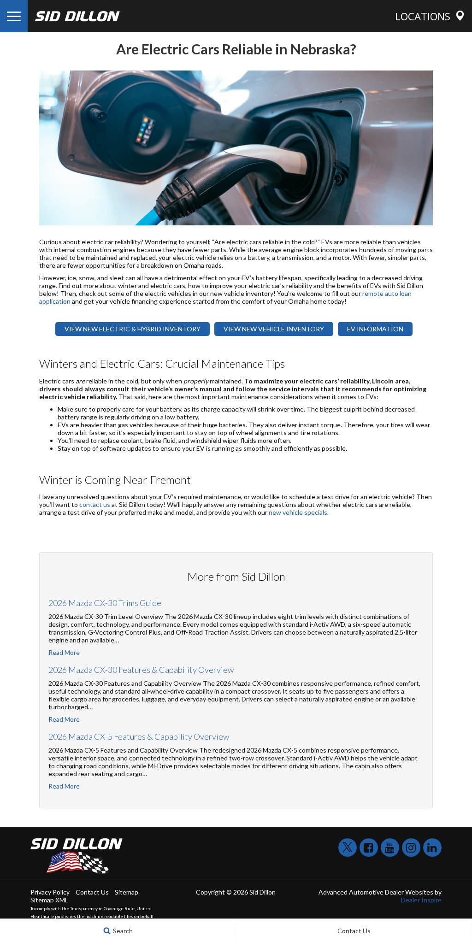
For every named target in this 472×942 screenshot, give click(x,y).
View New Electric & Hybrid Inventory (133, 329)
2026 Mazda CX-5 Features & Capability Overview (138, 736)
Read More (64, 652)
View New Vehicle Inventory (274, 329)
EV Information (375, 329)
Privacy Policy (50, 892)
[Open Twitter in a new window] (347, 847)
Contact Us (92, 892)
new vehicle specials (298, 512)
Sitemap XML (49, 900)
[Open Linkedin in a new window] (432, 847)
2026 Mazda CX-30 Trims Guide (104, 603)
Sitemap (126, 892)
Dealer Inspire (421, 900)
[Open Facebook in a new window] (369, 847)
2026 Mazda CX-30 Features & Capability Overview (141, 670)
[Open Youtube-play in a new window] (390, 847)
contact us (94, 504)
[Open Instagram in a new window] (411, 847)
